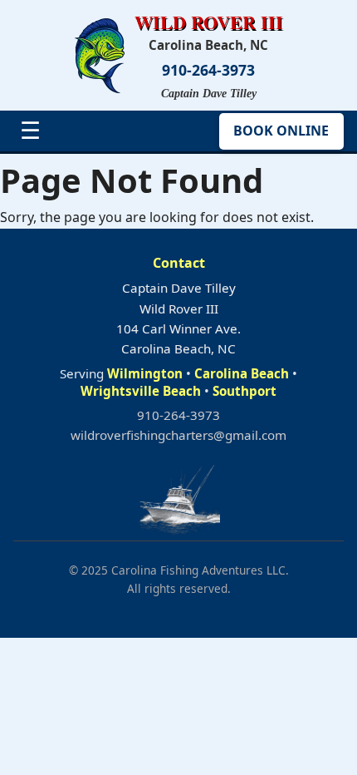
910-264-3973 (208, 70)
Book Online (281, 130)
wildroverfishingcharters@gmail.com (178, 435)
